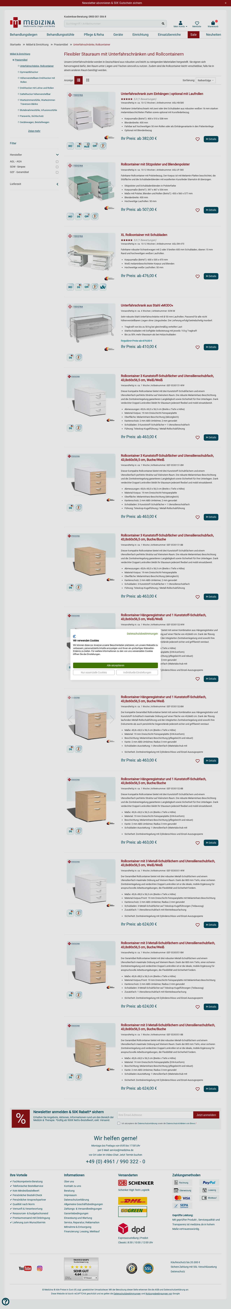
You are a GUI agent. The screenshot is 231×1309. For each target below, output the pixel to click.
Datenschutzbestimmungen (142, 633)
